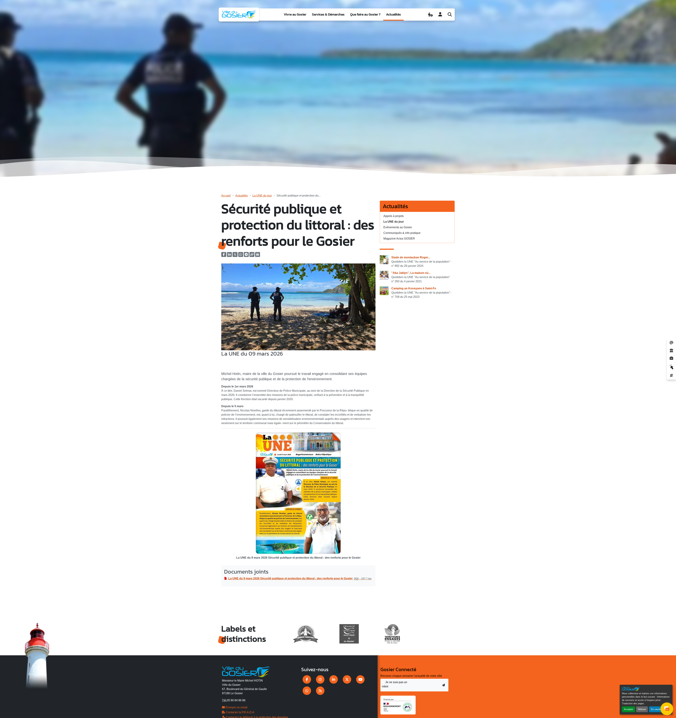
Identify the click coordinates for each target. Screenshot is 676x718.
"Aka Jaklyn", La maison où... (411, 272)
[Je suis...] (430, 14)
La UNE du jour (262, 195)
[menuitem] (295, 14)
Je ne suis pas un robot (394, 684)
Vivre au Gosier (295, 14)
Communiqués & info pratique (402, 232)
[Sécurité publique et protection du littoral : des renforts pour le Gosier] (298, 306)
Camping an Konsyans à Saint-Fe (413, 288)
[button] (257, 255)
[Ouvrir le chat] (667, 709)
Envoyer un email (236, 707)
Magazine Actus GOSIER (399, 238)
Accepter (628, 709)
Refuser (642, 709)
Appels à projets (393, 216)
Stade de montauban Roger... (410, 257)
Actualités (393, 14)
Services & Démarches (328, 14)
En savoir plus (658, 709)
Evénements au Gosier (397, 227)
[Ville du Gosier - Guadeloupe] (246, 671)
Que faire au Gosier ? (365, 14)
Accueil (226, 195)
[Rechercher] (450, 14)
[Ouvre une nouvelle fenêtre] (307, 679)
